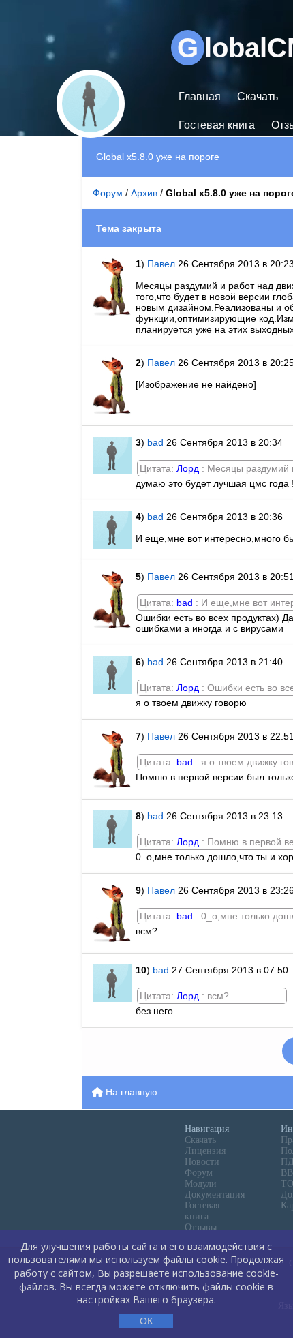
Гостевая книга (217, 125)
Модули (201, 1184)
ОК (146, 1321)
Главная (200, 96)
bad (155, 442)
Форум (108, 192)
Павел (162, 263)
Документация (215, 1194)
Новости (202, 1162)
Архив (144, 192)
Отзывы (201, 1227)
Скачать (257, 96)
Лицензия (205, 1151)
